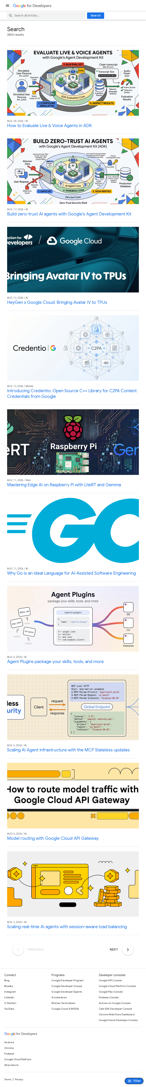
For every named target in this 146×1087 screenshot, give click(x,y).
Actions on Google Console (115, 1003)
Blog (6, 980)
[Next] (128, 949)
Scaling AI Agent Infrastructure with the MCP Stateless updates (68, 750)
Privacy (19, 1079)
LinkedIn (9, 997)
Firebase (9, 1053)
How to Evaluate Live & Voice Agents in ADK (49, 125)
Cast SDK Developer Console (115, 1008)
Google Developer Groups (66, 986)
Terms (7, 1079)
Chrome (9, 1048)
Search (96, 15)
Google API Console (110, 980)
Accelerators (59, 997)
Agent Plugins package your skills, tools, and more (55, 661)
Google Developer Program (67, 980)
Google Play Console (111, 991)
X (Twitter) (10, 1003)
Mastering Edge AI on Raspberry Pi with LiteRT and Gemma (64, 485)
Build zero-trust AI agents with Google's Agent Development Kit (69, 214)
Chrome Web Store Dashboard (117, 1014)
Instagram (10, 991)
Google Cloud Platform (17, 1059)
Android (9, 1042)
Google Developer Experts (66, 991)
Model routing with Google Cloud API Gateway (53, 838)
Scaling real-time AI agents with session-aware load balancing (67, 926)
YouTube (9, 1008)
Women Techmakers (63, 1003)
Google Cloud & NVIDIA (65, 1008)
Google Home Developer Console (118, 1020)
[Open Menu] (7, 5)
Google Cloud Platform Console (117, 986)
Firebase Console (109, 997)
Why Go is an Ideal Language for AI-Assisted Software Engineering (71, 573)
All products (11, 1065)
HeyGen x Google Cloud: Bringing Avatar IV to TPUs (57, 302)
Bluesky (8, 986)
